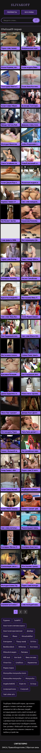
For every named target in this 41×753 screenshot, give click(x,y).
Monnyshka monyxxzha (12, 678)
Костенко (34, 647)
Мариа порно (8, 668)
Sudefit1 (17, 620)
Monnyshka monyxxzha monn (14, 673)
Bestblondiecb (8, 647)
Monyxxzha (30, 678)
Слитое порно (20, 744)
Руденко (6, 620)
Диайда (30, 631)
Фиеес (5, 636)
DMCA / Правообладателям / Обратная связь (20, 747)
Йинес (15, 636)
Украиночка (32, 663)
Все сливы (29, 12)
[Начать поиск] (36, 20)
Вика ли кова (31, 657)
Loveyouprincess (9, 689)
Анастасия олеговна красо (14, 626)
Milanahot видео (9, 652)
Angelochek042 (9, 684)
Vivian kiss (7, 663)
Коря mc (22, 684)
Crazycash (24, 689)
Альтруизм (7, 641)
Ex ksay (33, 684)
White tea (22, 647)
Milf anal (6, 657)
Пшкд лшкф (21, 641)
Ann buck (17, 657)
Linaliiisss (19, 663)
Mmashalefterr (27, 636)
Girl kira (33, 641)
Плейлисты (12, 12)
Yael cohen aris (9, 694)
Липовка (24, 652)
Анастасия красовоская (12, 631)
